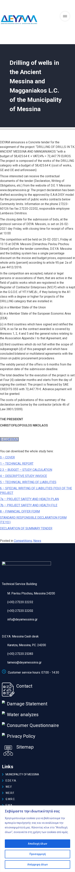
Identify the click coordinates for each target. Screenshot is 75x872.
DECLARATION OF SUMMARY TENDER (26, 528)
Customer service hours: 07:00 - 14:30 (33, 672)
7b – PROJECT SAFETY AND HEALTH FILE (28, 505)
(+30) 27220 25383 (20, 654)
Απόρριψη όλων (37, 864)
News (37, 541)
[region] (37, 838)
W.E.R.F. (10, 792)
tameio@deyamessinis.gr (24, 662)
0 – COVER (7, 457)
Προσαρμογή (37, 854)
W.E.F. (9, 786)
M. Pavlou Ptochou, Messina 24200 (31, 593)
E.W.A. (9, 805)
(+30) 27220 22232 (20, 602)
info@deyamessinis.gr (22, 619)
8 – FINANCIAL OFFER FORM (20, 511)
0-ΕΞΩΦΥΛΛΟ (9, 439)
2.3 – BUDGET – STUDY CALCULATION (26, 470)
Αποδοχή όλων (37, 843)
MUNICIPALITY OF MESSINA (22, 774)
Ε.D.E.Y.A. (11, 780)
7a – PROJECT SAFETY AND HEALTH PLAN (29, 499)
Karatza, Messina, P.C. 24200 (26, 645)
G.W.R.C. (10, 799)
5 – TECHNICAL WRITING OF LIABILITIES (28, 482)
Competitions (23, 541)
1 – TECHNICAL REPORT (16, 463)
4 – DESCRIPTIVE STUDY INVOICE (23, 476)
